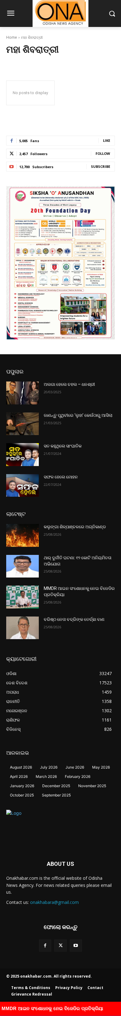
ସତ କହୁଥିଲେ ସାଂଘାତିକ (63, 445)
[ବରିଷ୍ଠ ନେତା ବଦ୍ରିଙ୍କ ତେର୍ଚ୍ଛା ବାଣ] (22, 628)
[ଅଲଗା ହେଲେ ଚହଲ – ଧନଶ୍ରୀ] (22, 393)
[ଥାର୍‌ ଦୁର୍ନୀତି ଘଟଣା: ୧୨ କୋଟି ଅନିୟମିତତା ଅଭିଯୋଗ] (22, 566)
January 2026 (22, 785)
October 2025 (22, 795)
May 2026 (101, 767)
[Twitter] (60, 946)
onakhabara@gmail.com (54, 902)
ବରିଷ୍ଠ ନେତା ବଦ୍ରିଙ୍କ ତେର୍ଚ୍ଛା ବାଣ (74, 619)
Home (11, 37)
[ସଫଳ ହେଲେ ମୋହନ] (22, 485)
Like (106, 140)
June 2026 (74, 767)
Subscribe (100, 166)
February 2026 (77, 776)
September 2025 (56, 795)
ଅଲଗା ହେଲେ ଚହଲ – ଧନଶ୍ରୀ (69, 384)
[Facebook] (45, 946)
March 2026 (46, 776)
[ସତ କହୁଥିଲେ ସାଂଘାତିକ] (22, 454)
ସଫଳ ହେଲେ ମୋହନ (61, 476)
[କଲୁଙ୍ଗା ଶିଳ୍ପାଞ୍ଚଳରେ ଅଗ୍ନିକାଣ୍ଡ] (22, 535)
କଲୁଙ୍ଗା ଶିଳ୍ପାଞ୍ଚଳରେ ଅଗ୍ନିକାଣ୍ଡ (75, 526)
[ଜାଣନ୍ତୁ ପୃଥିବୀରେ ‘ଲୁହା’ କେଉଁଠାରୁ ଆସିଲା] (22, 423)
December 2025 (56, 785)
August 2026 (21, 767)
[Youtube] (76, 946)
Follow (103, 153)
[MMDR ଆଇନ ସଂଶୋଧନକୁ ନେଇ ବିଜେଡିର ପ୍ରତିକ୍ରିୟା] (22, 597)
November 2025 (92, 785)
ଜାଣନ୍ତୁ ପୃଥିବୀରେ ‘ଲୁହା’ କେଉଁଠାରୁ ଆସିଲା (78, 415)
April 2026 (19, 776)
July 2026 (48, 767)
